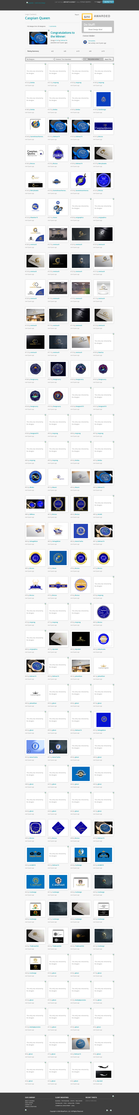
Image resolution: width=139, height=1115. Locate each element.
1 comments (52, 26)
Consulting (71, 1103)
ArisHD (100, 514)
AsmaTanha (79, 541)
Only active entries (93, 59)
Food (65, 1103)
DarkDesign (102, 109)
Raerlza (100, 352)
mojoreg (56, 82)
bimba (32, 82)
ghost (54, 703)
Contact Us (28, 1104)
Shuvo (54, 568)
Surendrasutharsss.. (37, 136)
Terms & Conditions (30, 1106)
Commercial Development (62, 1105)
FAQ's (111, 2)
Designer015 (80, 406)
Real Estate (79, 1101)
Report (77, 15)
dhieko (32, 487)
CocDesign (78, 865)
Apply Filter (108, 59)
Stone (55, 217)
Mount (54, 487)
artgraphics (79, 217)
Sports (72, 1101)
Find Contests (99, 2)
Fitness (77, 1103)
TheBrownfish (34, 946)
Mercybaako (102, 163)
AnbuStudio (101, 649)
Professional (65, 1101)
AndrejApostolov (80, 1000)
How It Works (85, 2)
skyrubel (55, 649)
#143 (56, 40)
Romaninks (91, 41)
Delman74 (64, 40)
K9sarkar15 (34, 217)
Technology (59, 1103)
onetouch (33, 244)
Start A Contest (70, 2)
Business (57, 1101)
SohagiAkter (34, 541)
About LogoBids (29, 1101)
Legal (73, 1105)
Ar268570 (33, 865)
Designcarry (34, 379)
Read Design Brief (95, 29)
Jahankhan (78, 676)
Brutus (100, 136)
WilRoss (32, 514)
